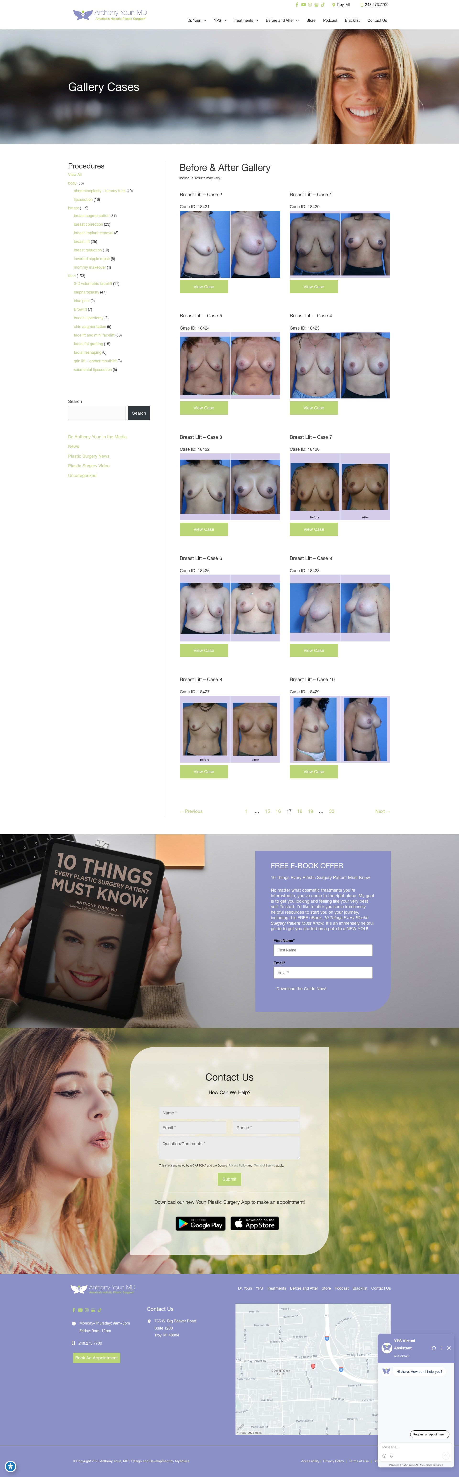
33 (331, 811)
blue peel (82, 300)
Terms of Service (264, 1165)
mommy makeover (90, 267)
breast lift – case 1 (311, 194)
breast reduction (88, 250)
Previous (191, 811)
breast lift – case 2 (201, 194)
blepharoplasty (86, 292)
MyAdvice (182, 1461)
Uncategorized (82, 475)
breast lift (82, 241)
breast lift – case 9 (311, 558)
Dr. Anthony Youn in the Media (97, 437)
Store (326, 1288)
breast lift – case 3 (201, 437)
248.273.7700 (376, 4)
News (73, 446)
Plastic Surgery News (88, 456)
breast (73, 208)
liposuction (83, 199)
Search (75, 401)
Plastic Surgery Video (88, 465)
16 (278, 811)
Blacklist (360, 1288)
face (72, 275)
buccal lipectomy (89, 317)
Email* (279, 963)
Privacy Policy (237, 1165)
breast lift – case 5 (201, 316)
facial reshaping (87, 352)
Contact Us (381, 1288)
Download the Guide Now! (301, 988)
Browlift (80, 309)
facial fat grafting (88, 343)
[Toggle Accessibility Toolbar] (10, 1466)
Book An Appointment (96, 1358)
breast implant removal (93, 232)
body (72, 183)
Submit (229, 1179)
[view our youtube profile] (303, 4)
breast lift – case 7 (311, 437)
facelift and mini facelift (94, 335)
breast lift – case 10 (312, 679)
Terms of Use (359, 1461)
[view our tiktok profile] (323, 4)
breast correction (88, 224)
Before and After (304, 1288)
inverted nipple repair (92, 258)
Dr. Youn (245, 1288)
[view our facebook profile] (297, 4)
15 (267, 811)
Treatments (276, 1288)
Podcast (342, 1288)
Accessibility (310, 1461)
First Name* (284, 941)
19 (310, 811)
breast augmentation (91, 215)
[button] (203, 20)
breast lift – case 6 (201, 558)
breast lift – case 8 (201, 679)
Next (383, 811)
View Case (204, 286)
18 (299, 811)
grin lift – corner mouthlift (95, 360)
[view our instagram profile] (310, 4)
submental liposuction (93, 369)
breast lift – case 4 (311, 316)
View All (75, 174)
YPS (259, 1288)
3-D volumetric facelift (93, 283)
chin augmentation (90, 326)
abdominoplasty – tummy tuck (100, 190)
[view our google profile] (316, 4)
